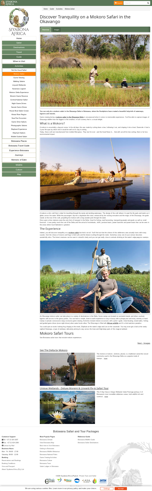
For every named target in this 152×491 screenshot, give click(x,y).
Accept (121, 489)
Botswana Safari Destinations (88, 443)
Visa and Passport (8, 466)
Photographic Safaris (19, 125)
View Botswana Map (47, 443)
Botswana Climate (46, 440)
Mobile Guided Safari (19, 136)
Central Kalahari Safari (19, 100)
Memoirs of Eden (19, 160)
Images (56, 30)
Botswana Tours (45, 463)
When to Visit (19, 61)
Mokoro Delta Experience (19, 92)
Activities (19, 66)
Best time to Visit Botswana (49, 445)
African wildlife (112, 323)
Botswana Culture (46, 460)
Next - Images (144, 343)
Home (19, 38)
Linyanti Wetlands (19, 85)
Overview (45, 30)
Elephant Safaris (19, 133)
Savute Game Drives (19, 107)
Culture (19, 170)
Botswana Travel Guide (19, 146)
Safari (19, 43)
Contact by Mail (8, 445)
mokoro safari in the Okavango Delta (69, 117)
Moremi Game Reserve (19, 96)
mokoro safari (74, 233)
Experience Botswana (19, 150)
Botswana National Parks (48, 454)
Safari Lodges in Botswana (49, 466)
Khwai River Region (19, 114)
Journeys (19, 155)
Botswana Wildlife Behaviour (50, 451)
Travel (19, 52)
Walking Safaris (19, 81)
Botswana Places (19, 141)
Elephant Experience (19, 129)
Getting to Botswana (47, 448)
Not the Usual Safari (19, 70)
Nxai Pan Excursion (19, 118)
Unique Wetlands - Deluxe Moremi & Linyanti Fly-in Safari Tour (74, 388)
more (105, 358)
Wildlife (19, 165)
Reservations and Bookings (11, 460)
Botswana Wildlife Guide (86, 440)
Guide (19, 57)
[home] (9, 3)
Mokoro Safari (19, 74)
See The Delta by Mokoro (53, 350)
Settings (107, 489)
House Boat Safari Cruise (19, 111)
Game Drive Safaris (19, 122)
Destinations (19, 47)
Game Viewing (18, 78)
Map (19, 174)
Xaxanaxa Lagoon (19, 89)
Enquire (119, 3)
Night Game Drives (19, 103)
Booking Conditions (8, 463)
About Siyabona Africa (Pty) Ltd (13, 469)
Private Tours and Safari (87, 476)
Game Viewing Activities (48, 457)
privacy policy (72, 488)
